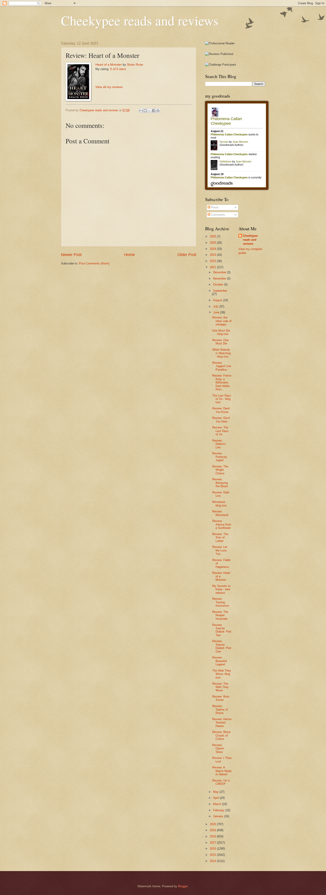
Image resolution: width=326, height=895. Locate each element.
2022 (213, 261)
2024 (213, 248)
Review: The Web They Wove (220, 687)
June (216, 312)
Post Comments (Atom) (94, 263)
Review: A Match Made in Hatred (222, 771)
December (220, 272)
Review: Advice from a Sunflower (221, 524)
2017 (213, 842)
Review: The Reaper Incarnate (220, 615)
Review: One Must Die (220, 341)
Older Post (186, 254)
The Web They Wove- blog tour (221, 674)
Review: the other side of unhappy (222, 321)
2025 (213, 242)
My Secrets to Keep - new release (221, 589)
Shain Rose (135, 64)
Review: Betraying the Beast (220, 483)
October (218, 284)
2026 (213, 236)
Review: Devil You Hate (221, 419)
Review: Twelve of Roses (220, 709)
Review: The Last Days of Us (220, 431)
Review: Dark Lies (220, 494)
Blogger (183, 886)
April (216, 797)
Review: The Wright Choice (220, 470)
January (218, 816)
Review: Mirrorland (220, 513)
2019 (213, 830)
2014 (213, 861)
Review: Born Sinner (220, 698)
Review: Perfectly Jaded (219, 457)
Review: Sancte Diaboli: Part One (221, 646)
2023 (213, 254)
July (216, 306)
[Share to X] (149, 110)
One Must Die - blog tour (221, 332)
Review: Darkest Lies (219, 444)
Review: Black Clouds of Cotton (221, 735)
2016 (213, 848)
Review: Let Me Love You (219, 550)
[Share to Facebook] (153, 110)
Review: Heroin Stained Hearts (222, 722)
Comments (217, 214)
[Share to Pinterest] (158, 110)
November (220, 278)
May (216, 791)
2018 (213, 836)
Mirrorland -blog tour (219, 503)
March (217, 804)
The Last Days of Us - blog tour (221, 399)
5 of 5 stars (118, 69)
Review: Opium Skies (218, 748)
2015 (213, 854)
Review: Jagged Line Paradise (221, 366)
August (218, 300)
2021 (213, 267)
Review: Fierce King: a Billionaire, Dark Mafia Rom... (221, 382)
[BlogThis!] (145, 110)
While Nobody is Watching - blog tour (221, 353)
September (220, 290)
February (219, 810)
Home (129, 254)
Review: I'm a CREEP (221, 782)
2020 (213, 824)
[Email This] (141, 110)
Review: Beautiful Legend (219, 661)
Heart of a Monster (108, 64)
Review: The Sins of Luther (220, 537)
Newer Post (71, 254)
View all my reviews (109, 87)
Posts (214, 207)
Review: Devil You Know (221, 410)
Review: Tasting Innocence (220, 602)
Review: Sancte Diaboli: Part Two (221, 630)
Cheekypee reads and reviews (139, 20)
